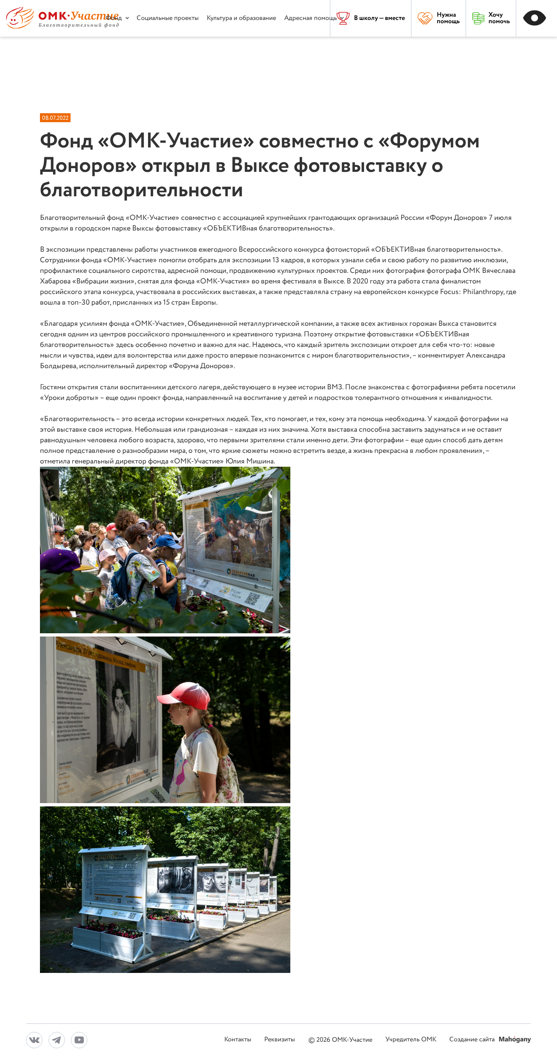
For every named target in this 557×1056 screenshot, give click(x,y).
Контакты (237, 1039)
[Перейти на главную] (62, 26)
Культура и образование (241, 18)
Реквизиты (279, 1039)
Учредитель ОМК (410, 1039)
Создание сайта (472, 1039)
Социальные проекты (168, 18)
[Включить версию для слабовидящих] (536, 18)
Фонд (114, 18)
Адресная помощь (310, 18)
